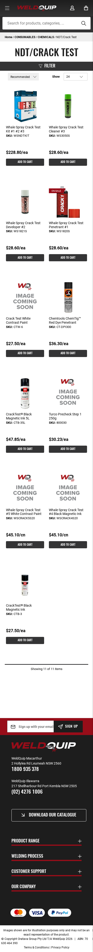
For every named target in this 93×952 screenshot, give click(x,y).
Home (9, 37)
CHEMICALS (46, 37)
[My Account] (72, 8)
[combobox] (46, 23)
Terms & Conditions (36, 947)
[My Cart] (86, 8)
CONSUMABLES (25, 37)
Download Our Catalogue (52, 815)
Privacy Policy (60, 947)
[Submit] (83, 23)
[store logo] (36, 8)
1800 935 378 (25, 769)
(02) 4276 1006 (27, 792)
